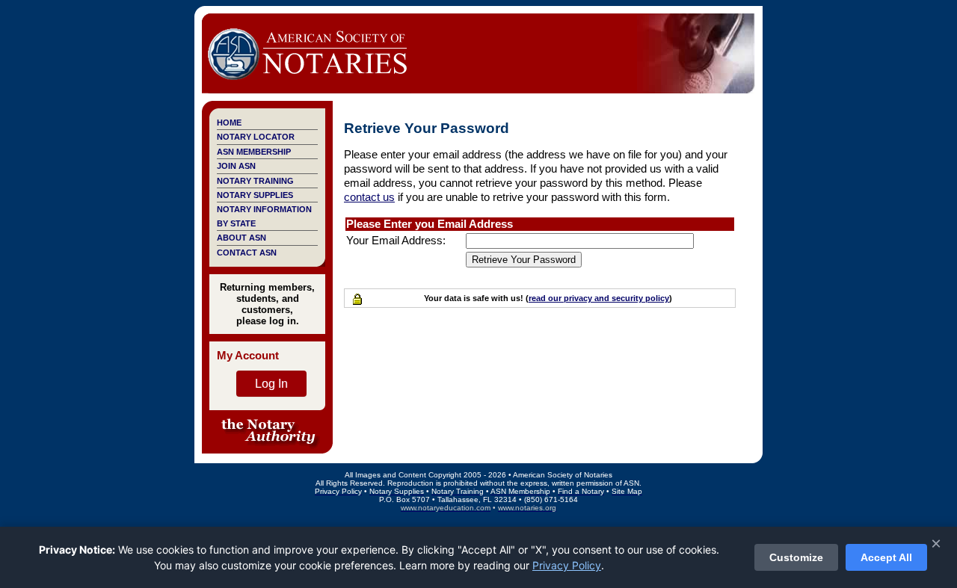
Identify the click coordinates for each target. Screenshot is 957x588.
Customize (796, 557)
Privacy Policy (566, 565)
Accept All (886, 557)
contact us (369, 197)
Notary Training (255, 180)
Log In (271, 383)
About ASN (241, 237)
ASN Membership (254, 151)
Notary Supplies (255, 195)
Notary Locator (256, 136)
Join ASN (236, 165)
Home (229, 122)
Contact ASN (247, 252)
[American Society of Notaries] (306, 86)
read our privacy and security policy (599, 298)
